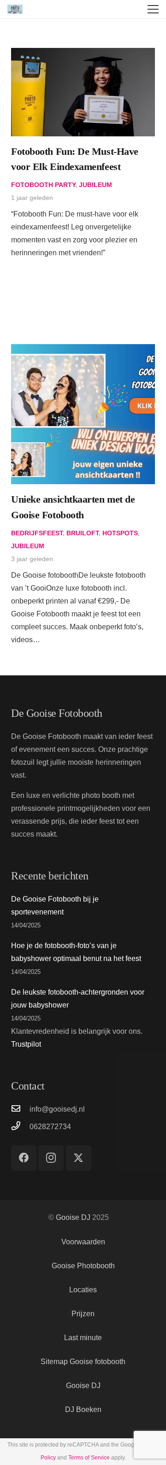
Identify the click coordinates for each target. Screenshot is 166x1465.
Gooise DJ (73, 1217)
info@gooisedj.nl (57, 1109)
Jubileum (95, 184)
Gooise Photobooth (83, 1266)
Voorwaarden (83, 1242)
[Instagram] (51, 1158)
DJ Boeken (83, 1409)
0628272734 (50, 1127)
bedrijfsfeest (37, 533)
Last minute (83, 1338)
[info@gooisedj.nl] (20, 1109)
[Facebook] (23, 1158)
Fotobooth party (43, 184)
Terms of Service (89, 1457)
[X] (78, 1158)
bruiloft (82, 533)
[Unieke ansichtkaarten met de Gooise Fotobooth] (83, 350)
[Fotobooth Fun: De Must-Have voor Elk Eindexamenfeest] (83, 54)
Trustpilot (26, 1044)
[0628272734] (20, 1126)
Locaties (83, 1290)
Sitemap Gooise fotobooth (83, 1361)
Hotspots (120, 533)
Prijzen (83, 1314)
